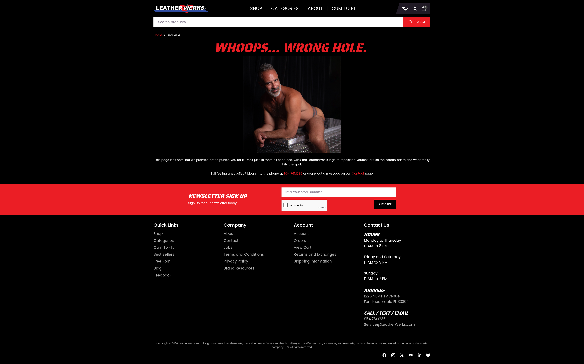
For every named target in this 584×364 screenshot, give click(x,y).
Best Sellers (164, 254)
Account (301, 234)
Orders (300, 241)
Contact (358, 174)
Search (420, 22)
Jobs (228, 247)
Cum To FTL (164, 247)
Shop (256, 8)
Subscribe (385, 204)
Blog (158, 268)
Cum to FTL (345, 8)
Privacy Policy (236, 261)
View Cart (302, 247)
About (315, 8)
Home (158, 35)
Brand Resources (239, 268)
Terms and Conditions (244, 254)
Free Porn (162, 261)
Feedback (162, 275)
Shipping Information (313, 261)
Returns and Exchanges (315, 254)
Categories (285, 8)
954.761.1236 (293, 174)
